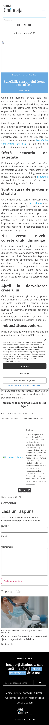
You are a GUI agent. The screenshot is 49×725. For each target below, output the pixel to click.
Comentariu (8, 547)
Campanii (27, 693)
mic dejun (24, 418)
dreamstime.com (25, 413)
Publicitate (10, 698)
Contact (22, 698)
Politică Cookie (13, 385)
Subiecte (38, 693)
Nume (5, 526)
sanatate (39, 418)
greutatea (42, 176)
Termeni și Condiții (24, 703)
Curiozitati (5, 630)
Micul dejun (32, 75)
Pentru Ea (37, 630)
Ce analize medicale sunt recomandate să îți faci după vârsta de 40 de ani (24, 638)
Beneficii (15, 75)
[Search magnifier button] (44, 19)
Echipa (17, 693)
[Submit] (40, 683)
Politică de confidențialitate (30, 385)
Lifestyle (28, 630)
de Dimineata (17, 630)
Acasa (9, 693)
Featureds (23, 75)
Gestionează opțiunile (24, 380)
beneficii (14, 418)
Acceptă (25, 366)
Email (4, 536)
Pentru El (5, 632)
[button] (45, 339)
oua (32, 418)
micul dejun (35, 203)
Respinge (24, 373)
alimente (5, 418)
